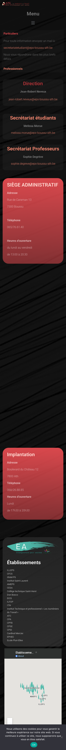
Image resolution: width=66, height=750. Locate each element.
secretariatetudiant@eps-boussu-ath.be (28, 47)
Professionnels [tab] (13, 68)
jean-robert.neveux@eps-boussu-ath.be (33, 99)
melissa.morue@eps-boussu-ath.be (33, 132)
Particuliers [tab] (11, 33)
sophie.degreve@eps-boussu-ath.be (33, 163)
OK (34, 744)
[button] (33, 23)
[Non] (61, 737)
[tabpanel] (33, 51)
